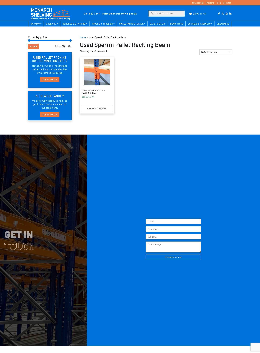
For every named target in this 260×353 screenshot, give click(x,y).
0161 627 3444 (92, 13)
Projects (210, 2)
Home (83, 37)
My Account (198, 2)
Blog (219, 2)
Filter (33, 46)
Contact (227, 2)
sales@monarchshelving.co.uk (119, 13)
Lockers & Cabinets (199, 23)
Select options (97, 108)
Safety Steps (158, 23)
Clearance (223, 23)
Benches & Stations (74, 23)
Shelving (51, 23)
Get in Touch (50, 79)
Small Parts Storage (131, 23)
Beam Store (176, 23)
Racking (35, 23)
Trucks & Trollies (102, 23)
